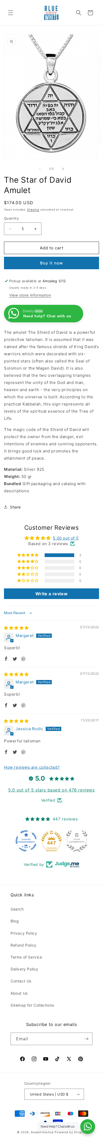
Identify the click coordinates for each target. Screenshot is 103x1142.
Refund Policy (23, 945)
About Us (19, 993)
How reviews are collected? (32, 767)
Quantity (11, 218)
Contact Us (21, 981)
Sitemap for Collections (32, 1005)
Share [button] (15, 507)
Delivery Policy (24, 969)
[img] (16, 627)
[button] (10, 13)
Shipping (33, 209)
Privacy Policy (24, 933)
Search (17, 909)
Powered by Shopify (70, 1132)
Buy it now (51, 263)
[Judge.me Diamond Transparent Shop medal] (26, 841)
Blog (15, 921)
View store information (30, 295)
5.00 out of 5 (65, 538)
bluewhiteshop (42, 1132)
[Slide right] (63, 169)
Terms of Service (26, 957)
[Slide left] (40, 169)
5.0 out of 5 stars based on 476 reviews (51, 790)
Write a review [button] (51, 593)
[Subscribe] (86, 1039)
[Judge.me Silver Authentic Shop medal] (76, 841)
